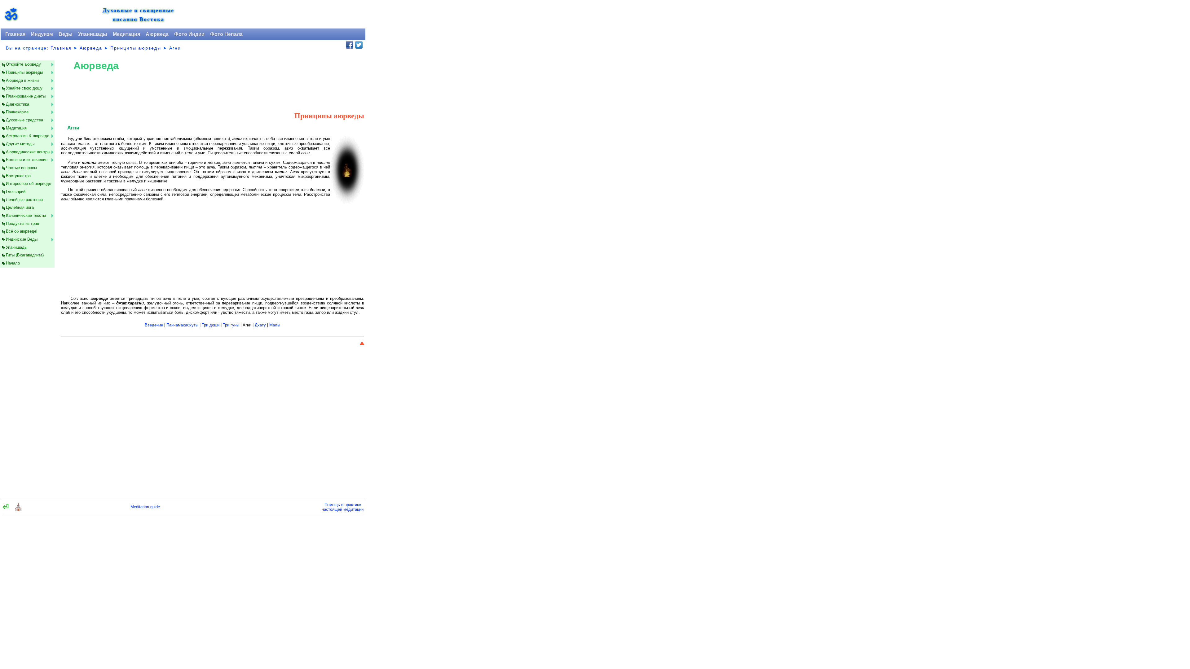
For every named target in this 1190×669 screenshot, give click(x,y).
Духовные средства (24, 120)
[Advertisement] (31, 382)
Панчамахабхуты (182, 325)
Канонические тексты (26, 215)
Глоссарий (15, 191)
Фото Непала (226, 34)
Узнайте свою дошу (24, 88)
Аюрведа (157, 34)
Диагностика (17, 104)
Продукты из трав (22, 223)
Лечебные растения (24, 199)
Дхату (260, 325)
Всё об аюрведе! (21, 231)
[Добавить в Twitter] (359, 45)
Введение (154, 325)
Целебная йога (20, 207)
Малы (274, 325)
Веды (66, 34)
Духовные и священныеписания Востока (138, 14)
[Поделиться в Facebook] (349, 45)
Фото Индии (189, 34)
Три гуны (231, 325)
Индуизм (42, 34)
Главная (15, 34)
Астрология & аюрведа (27, 135)
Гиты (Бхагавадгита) (25, 255)
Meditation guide (145, 507)
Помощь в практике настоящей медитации (343, 507)
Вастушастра (18, 175)
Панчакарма (17, 112)
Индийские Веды (21, 239)
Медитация (126, 34)
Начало (13, 263)
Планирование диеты (26, 96)
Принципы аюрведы (135, 48)
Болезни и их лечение (26, 159)
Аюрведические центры (28, 152)
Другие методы (20, 144)
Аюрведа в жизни (22, 80)
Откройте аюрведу (23, 64)
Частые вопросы (21, 167)
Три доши (210, 325)
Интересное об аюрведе (28, 183)
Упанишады (92, 34)
